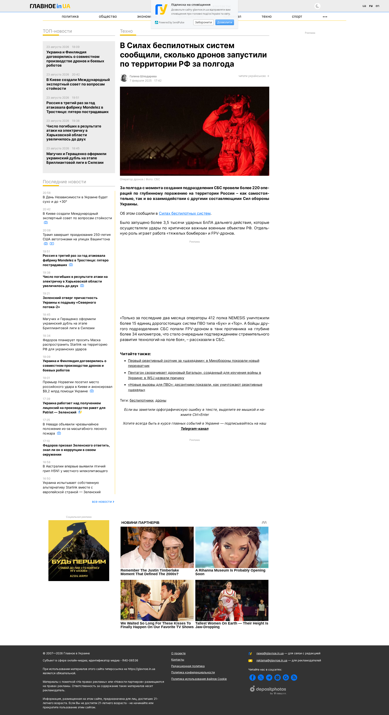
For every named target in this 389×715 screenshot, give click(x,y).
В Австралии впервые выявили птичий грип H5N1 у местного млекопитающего (75, 466)
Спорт (297, 16)
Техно (267, 16)
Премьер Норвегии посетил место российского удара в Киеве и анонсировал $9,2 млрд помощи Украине (77, 384)
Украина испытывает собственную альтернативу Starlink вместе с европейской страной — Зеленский (72, 485)
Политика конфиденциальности (193, 672)
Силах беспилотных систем (185, 213)
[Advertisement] (194, 277)
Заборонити (203, 22)
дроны (160, 400)
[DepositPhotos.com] (268, 691)
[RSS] (294, 677)
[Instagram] (277, 677)
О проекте (178, 653)
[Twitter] (261, 677)
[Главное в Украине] (50, 7)
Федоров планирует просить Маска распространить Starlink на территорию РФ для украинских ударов (75, 342)
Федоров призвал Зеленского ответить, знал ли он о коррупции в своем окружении (76, 447)
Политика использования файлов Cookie (199, 678)
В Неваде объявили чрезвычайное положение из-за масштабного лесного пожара (75, 426)
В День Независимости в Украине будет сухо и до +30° (75, 197)
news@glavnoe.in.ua (270, 653)
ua (364, 6)
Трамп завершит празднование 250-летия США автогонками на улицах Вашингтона (77, 235)
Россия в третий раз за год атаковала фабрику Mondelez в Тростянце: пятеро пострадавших (76, 258)
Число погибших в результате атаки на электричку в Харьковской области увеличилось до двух (75, 279)
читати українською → (253, 76)
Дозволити (224, 22)
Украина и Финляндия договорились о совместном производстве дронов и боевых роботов (74, 363)
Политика (70, 16)
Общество (108, 16)
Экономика (147, 16)
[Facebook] (252, 677)
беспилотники (141, 400)
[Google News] (286, 677)
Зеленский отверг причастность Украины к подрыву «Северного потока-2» (70, 300)
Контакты (177, 659)
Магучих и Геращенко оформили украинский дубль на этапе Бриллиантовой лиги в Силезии (69, 321)
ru (371, 6)
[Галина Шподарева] (124, 80)
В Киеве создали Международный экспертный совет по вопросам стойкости (77, 213)
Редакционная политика (188, 666)
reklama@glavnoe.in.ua (271, 660)
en (377, 6)
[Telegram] (269, 677)
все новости (102, 501)
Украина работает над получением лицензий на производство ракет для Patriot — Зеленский (74, 405)
